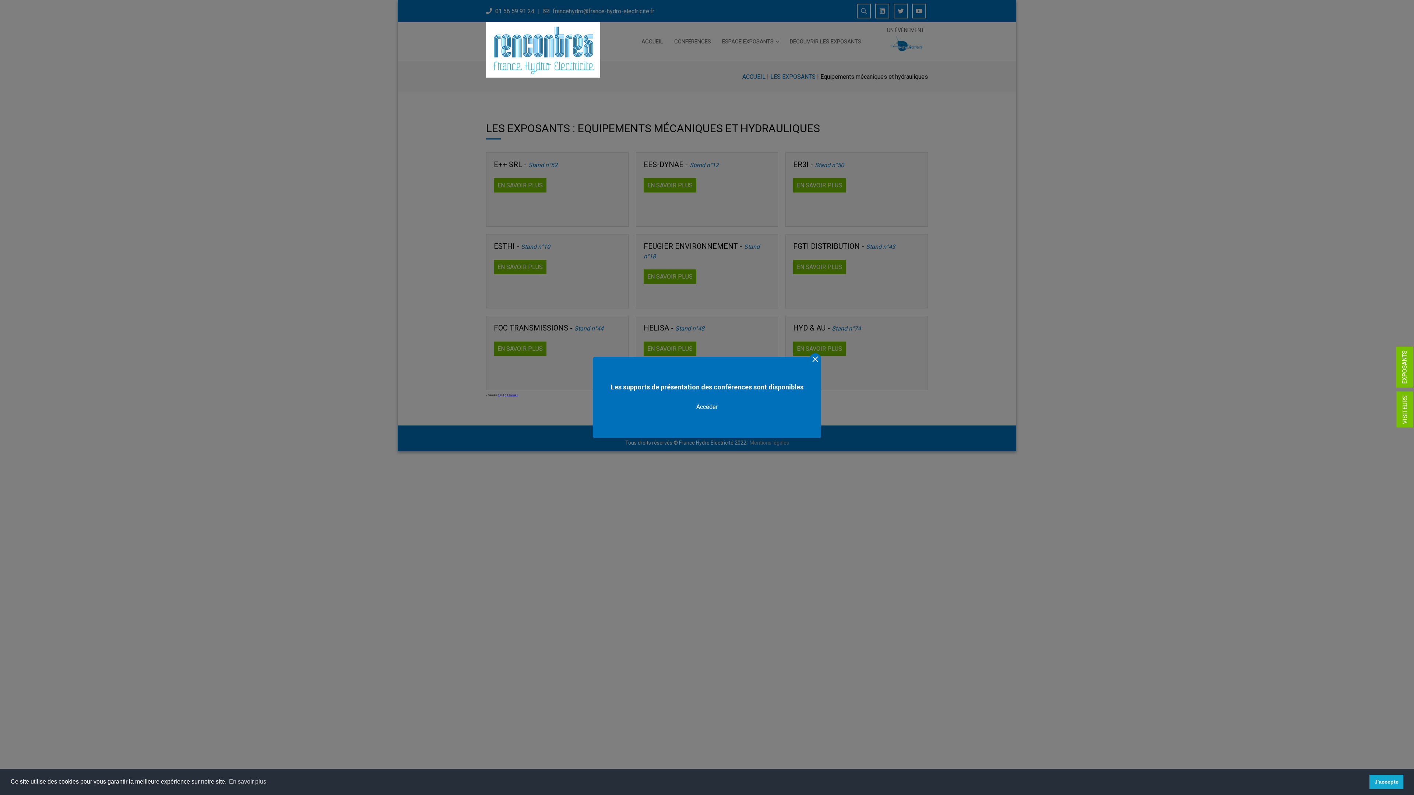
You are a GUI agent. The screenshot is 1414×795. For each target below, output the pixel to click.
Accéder (707, 406)
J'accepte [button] (1387, 782)
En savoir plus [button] (247, 781)
